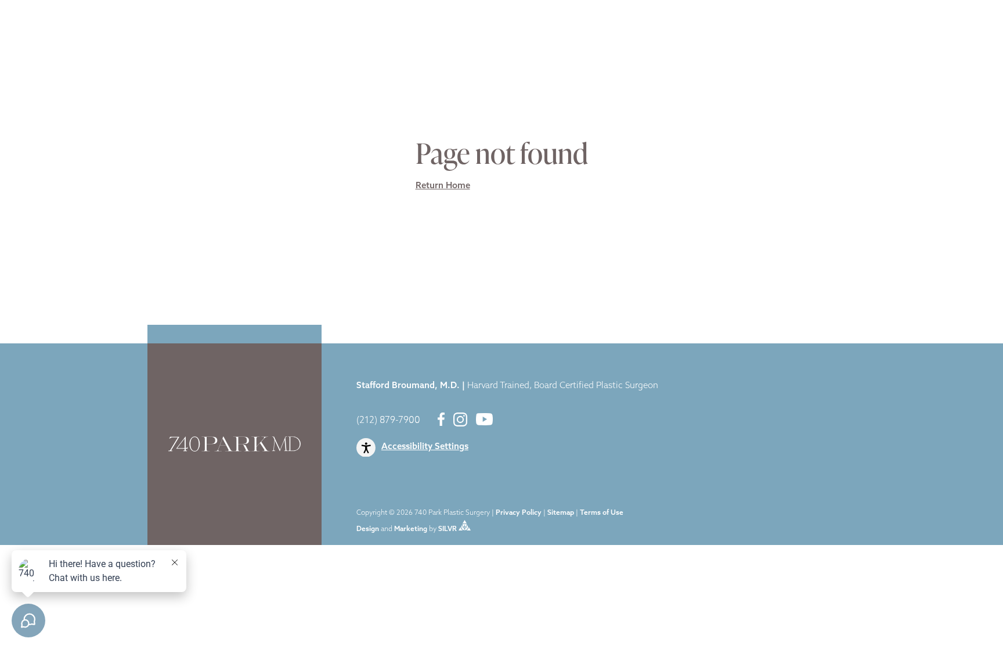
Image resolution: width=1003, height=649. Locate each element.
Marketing (410, 528)
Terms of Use (601, 513)
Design (367, 528)
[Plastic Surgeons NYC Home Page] (65, 30)
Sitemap (560, 513)
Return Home (443, 186)
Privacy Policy (519, 513)
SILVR (447, 528)
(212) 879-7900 (388, 420)
